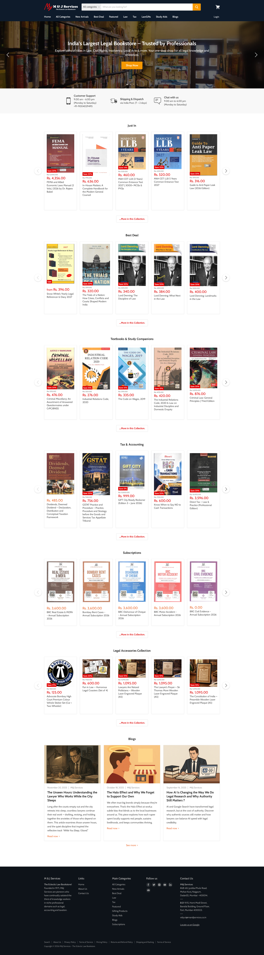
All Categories (63, 16)
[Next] (256, 55)
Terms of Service (86, 942)
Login (216, 16)
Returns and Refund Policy (122, 942)
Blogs (175, 16)
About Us (82, 888)
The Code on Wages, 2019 (131, 399)
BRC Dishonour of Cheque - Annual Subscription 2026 (132, 615)
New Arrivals (82, 16)
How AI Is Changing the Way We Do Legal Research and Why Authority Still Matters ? (190, 796)
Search (47, 942)
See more (131, 845)
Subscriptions (118, 924)
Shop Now (132, 65)
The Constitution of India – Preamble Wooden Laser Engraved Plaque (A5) (203, 699)
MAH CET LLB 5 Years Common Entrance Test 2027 (166, 181)
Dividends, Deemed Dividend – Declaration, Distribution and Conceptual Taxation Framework (59, 511)
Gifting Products (119, 911)
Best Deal (99, 16)
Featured (113, 16)
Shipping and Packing (145, 942)
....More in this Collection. (132, 218)
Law (125, 16)
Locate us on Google (190, 924)
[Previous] (8, 55)
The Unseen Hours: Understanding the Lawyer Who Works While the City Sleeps (72, 796)
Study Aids (161, 16)
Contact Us (83, 893)
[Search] (197, 7)
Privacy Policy (70, 942)
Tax (134, 16)
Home (47, 16)
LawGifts (146, 16)
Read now (53, 836)
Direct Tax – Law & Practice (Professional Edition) (201, 505)
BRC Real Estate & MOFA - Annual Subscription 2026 (60, 615)
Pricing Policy (101, 942)
